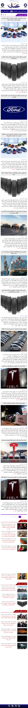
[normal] (3, 14)
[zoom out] (5, 14)
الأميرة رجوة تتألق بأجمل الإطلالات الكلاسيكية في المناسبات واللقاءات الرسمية (8, 527)
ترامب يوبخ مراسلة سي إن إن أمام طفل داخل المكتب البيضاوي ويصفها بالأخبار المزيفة (8, 577)
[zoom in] (1, 14)
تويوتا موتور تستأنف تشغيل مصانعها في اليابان (14, 403)
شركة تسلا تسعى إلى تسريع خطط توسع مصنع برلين (14, 440)
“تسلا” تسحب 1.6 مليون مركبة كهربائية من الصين (14, 366)
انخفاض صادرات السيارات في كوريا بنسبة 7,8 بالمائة (14, 329)
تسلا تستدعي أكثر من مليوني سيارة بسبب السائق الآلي (14, 477)
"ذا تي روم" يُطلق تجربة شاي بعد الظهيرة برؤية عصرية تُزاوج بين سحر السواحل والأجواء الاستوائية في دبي (8, 534)
